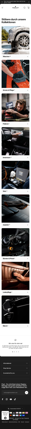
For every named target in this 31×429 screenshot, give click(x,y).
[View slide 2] (14, 352)
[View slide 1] (13, 352)
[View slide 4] (18, 352)
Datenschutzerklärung (13, 421)
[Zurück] (2, 2)
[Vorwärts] (29, 2)
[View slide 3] (16, 352)
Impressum (27, 421)
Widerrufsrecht (5, 421)
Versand (22, 421)
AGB (19, 421)
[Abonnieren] (26, 392)
